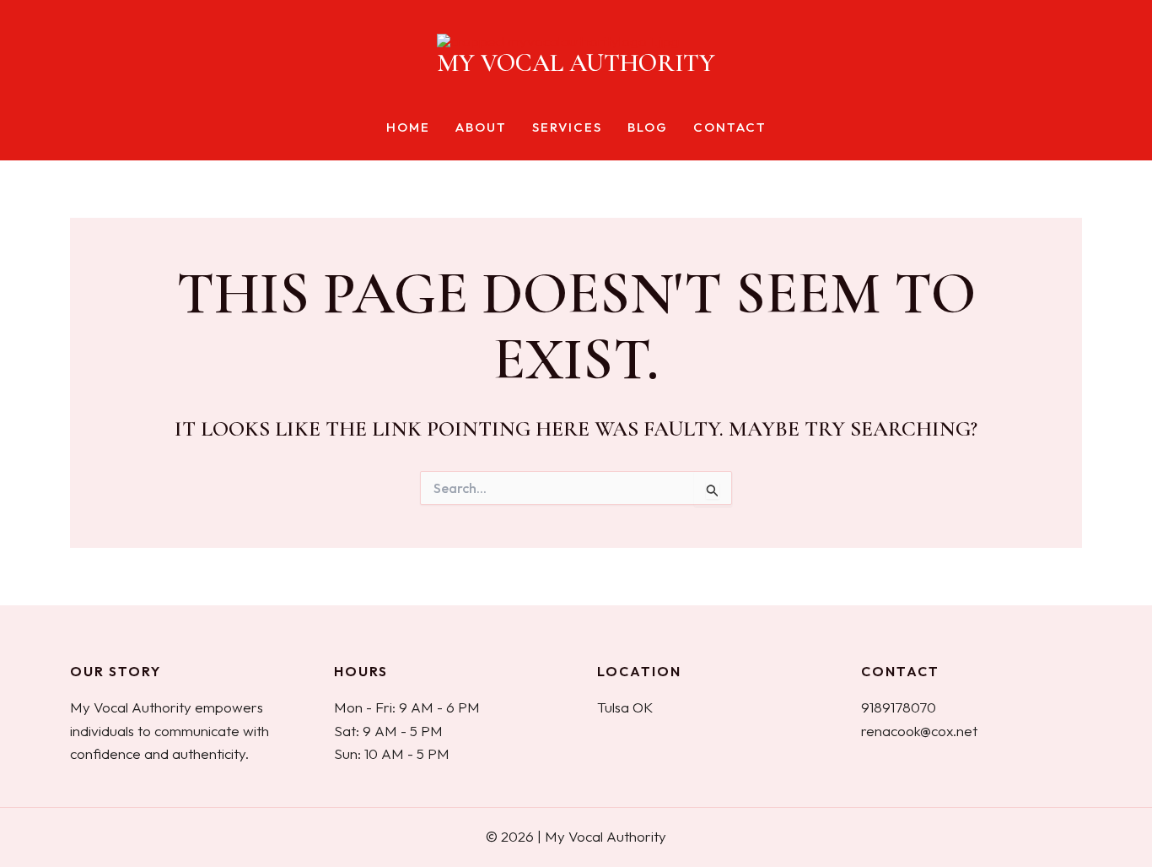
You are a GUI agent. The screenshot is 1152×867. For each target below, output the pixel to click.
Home (408, 128)
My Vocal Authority (576, 63)
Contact (730, 128)
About (481, 128)
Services (567, 128)
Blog (647, 128)
